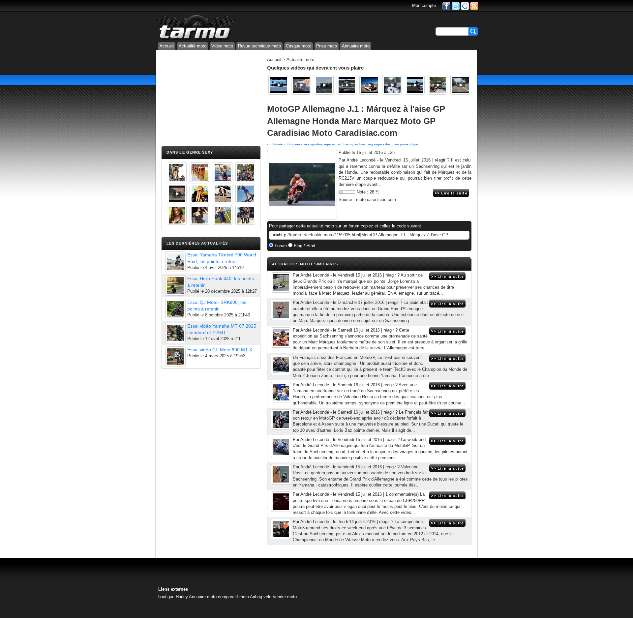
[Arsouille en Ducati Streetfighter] (460, 85)
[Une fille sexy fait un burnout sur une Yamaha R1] (177, 193)
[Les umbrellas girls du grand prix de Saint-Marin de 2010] (199, 172)
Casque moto (298, 46)
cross (305, 144)
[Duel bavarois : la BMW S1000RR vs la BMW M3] (346, 85)
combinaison (276, 144)
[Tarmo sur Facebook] (446, 5)
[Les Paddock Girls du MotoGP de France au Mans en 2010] (177, 215)
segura (379, 144)
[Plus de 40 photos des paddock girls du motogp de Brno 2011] (222, 215)
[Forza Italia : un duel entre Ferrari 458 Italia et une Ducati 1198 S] (369, 85)
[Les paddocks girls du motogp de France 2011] (245, 215)
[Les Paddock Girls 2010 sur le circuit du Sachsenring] (177, 172)
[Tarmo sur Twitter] (456, 5)
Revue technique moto (259, 46)
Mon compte (424, 5)
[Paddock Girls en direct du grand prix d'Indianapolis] (222, 172)
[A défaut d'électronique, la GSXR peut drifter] (415, 85)
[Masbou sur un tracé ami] (281, 529)
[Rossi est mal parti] (281, 474)
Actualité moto (192, 46)
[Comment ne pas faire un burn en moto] (437, 85)
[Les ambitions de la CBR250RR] (281, 501)
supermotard (333, 144)
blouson (293, 144)
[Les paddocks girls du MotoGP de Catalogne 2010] (199, 193)
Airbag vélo (260, 596)
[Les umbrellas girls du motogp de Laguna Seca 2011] (245, 193)
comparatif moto (233, 596)
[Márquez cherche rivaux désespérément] (281, 337)
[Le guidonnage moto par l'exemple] (324, 85)
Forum (280, 245)
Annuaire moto (356, 46)
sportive (316, 144)
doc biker (392, 144)
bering (348, 144)
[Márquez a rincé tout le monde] (281, 310)
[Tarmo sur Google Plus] (465, 5)
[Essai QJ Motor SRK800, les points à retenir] (175, 309)
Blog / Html (303, 245)
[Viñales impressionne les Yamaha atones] (281, 447)
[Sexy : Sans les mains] (245, 172)
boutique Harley (173, 596)
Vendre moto (285, 596)
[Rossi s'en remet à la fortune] (281, 392)
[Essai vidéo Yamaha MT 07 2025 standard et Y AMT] (175, 333)
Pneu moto (326, 46)
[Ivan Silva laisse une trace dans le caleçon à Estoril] (278, 85)
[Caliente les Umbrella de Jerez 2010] (199, 215)
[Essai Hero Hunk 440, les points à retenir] (175, 285)
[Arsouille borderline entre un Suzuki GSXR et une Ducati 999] (392, 85)
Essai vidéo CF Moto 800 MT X (219, 349)
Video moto (222, 46)
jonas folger (409, 144)
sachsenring (363, 144)
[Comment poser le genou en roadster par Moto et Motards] (301, 85)
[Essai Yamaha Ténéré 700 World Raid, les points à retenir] (175, 261)
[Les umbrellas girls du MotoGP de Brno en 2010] (222, 193)
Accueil (167, 46)
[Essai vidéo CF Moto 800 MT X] (175, 356)
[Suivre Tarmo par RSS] (474, 5)
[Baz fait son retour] (281, 419)
